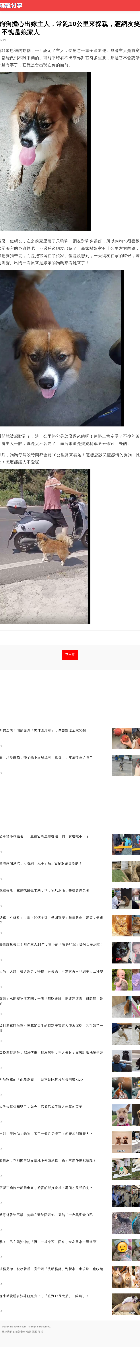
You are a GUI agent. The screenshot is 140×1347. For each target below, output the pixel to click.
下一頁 (70, 654)
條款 (28, 1331)
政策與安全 (19, 1331)
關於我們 (7, 1331)
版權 (40, 1331)
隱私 (34, 1331)
